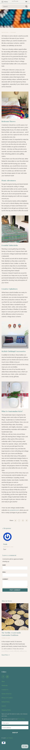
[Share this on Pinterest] (22, 520)
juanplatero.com (14, 510)
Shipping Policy (6, 710)
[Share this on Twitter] (15, 520)
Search (4, 706)
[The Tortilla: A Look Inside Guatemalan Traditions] (15, 616)
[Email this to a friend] (26, 520)
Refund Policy (6, 702)
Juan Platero (9, 738)
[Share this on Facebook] (19, 520)
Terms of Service (7, 694)
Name (4, 565)
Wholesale (5, 685)
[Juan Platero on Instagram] (8, 676)
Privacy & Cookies (7, 698)
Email (4, 572)
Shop (3, 681)
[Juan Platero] (15, 1)
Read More (5, 655)
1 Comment (13, 32)
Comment (5, 579)
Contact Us (5, 689)
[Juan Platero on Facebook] (3, 676)
